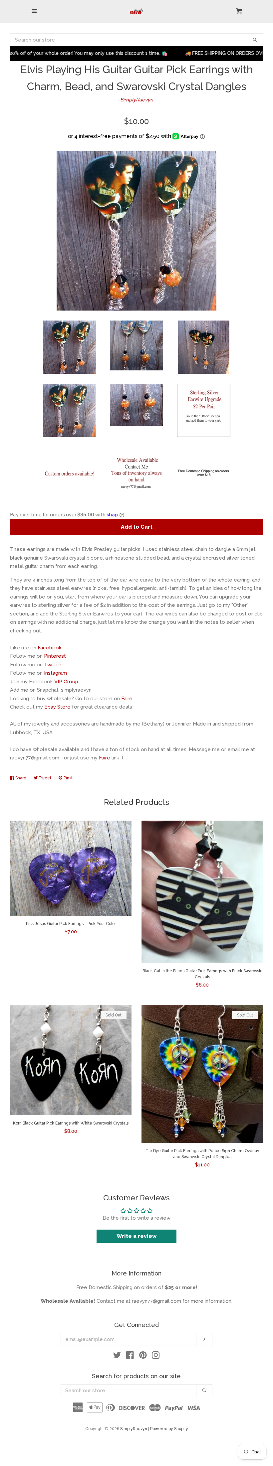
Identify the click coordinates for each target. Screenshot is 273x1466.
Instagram (55, 673)
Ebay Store (57, 707)
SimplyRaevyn (136, 100)
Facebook (50, 648)
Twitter (52, 665)
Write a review (137, 1236)
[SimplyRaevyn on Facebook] (130, 1357)
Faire (127, 699)
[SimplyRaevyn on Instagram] (156, 1357)
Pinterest (55, 656)
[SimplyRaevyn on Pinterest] (143, 1357)
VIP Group (66, 682)
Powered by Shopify (169, 1428)
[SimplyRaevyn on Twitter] (117, 1357)
